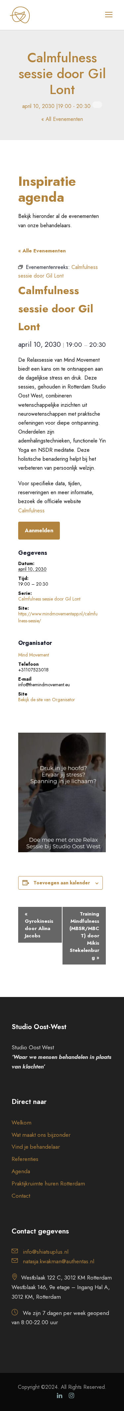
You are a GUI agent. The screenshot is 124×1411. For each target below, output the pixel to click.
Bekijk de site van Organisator (46, 699)
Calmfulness (31, 510)
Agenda (21, 1171)
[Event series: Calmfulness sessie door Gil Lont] (97, 105)
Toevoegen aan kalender (61, 882)
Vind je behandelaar (36, 1147)
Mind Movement (33, 655)
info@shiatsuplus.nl (45, 1252)
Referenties (25, 1159)
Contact (21, 1196)
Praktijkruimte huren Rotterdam (48, 1183)
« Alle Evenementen (42, 250)
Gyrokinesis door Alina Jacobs (39, 924)
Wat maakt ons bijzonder (41, 1135)
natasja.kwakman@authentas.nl (58, 1261)
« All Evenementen (62, 119)
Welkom (21, 1122)
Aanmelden (39, 530)
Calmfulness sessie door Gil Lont (49, 599)
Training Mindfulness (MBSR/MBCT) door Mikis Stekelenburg (84, 935)
